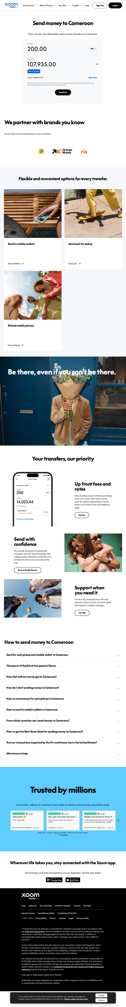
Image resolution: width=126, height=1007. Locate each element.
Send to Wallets (14, 263)
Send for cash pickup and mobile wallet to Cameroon (37, 654)
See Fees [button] (82, 515)
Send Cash (72, 263)
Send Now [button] (63, 92)
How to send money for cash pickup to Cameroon (35, 698)
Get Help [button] (82, 613)
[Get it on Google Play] (54, 881)
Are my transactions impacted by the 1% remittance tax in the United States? (51, 742)
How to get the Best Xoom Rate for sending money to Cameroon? (44, 731)
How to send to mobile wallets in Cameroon (32, 709)
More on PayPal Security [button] (27, 570)
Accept (101, 995)
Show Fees (93, 78)
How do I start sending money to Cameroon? (32, 687)
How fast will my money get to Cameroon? (31, 676)
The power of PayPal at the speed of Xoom (31, 665)
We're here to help (17, 753)
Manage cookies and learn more (76, 999)
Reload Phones (14, 345)
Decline (101, 1000)
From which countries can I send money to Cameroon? (38, 720)
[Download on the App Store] (72, 881)
